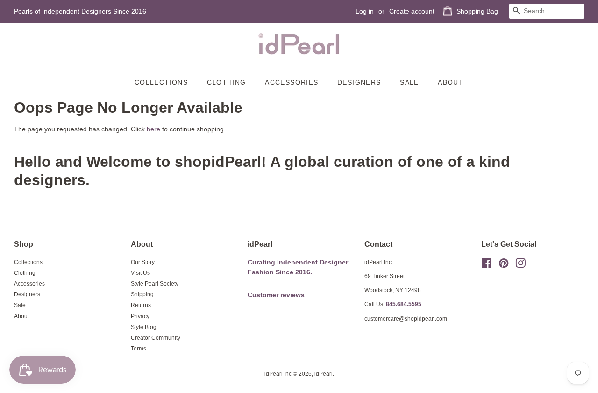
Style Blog (144, 327)
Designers (359, 82)
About (450, 82)
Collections (161, 82)
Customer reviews (276, 295)
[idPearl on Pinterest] (503, 265)
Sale (409, 82)
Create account (411, 11)
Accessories (291, 82)
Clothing (226, 82)
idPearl (323, 374)
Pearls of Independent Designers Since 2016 (80, 11)
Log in (365, 11)
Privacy (140, 316)
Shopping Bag (477, 11)
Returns (141, 305)
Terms (138, 348)
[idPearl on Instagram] (520, 265)
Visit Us (140, 273)
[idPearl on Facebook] (486, 265)
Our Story (143, 262)
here (153, 129)
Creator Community (155, 338)
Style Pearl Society (154, 283)
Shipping (142, 294)
